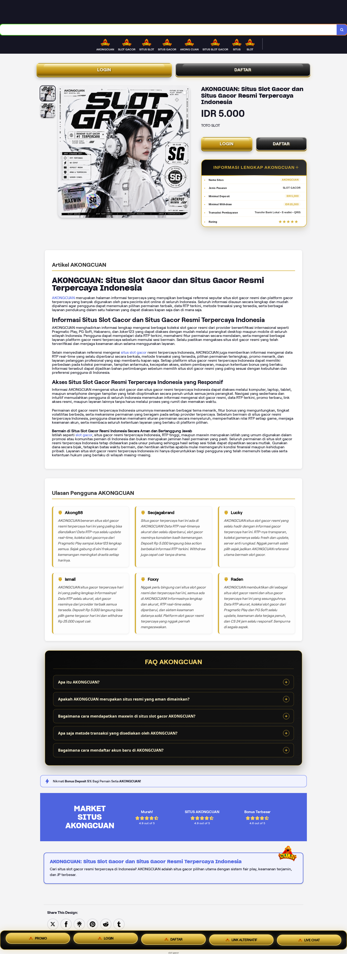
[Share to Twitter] (53, 924)
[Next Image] (186, 152)
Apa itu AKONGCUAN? (79, 682)
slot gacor (84, 435)
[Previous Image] (62, 152)
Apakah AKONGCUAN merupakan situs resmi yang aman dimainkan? (124, 699)
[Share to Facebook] (66, 924)
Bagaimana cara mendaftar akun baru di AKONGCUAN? (111, 750)
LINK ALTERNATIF (244, 939)
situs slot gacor (134, 352)
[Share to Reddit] (105, 924)
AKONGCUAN (63, 298)
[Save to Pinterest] (92, 924)
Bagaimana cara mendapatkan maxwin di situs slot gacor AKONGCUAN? (126, 716)
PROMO (41, 940)
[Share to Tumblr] (119, 924)
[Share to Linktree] (79, 924)
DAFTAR (242, 69)
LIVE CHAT (312, 938)
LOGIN (104, 69)
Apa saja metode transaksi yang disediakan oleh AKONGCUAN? (118, 733)
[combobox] (168, 29)
